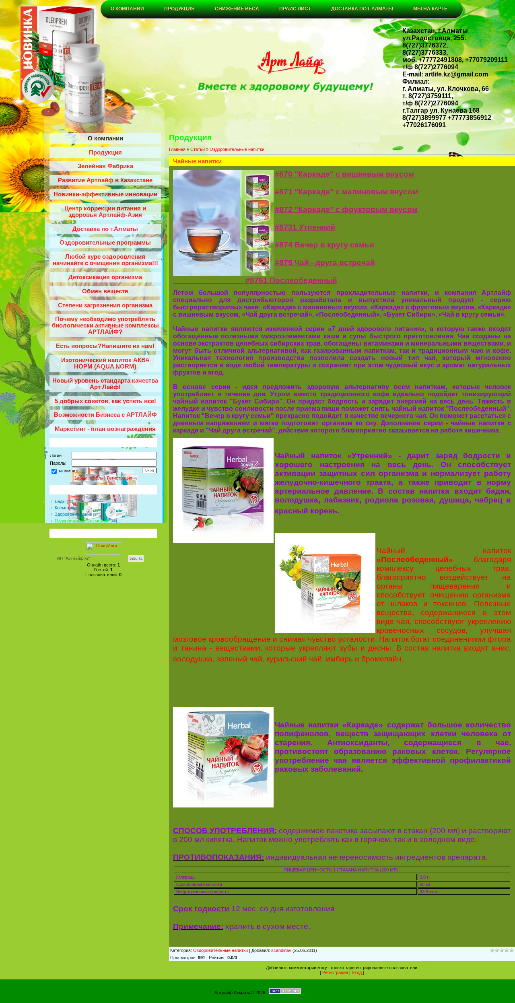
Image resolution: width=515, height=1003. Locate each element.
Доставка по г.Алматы (362, 9)
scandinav (281, 950)
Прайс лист (295, 9)
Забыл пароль (88, 478)
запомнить (69, 470)
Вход (357, 972)
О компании (127, 9)
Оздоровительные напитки (82, 520)
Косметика (65, 507)
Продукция (179, 9)
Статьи (197, 149)
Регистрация (119, 478)
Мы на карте (430, 9)
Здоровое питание (73, 514)
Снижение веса (237, 9)
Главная (177, 149)
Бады (60, 501)
